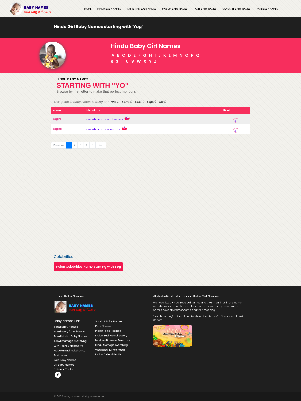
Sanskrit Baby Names (236, 8)
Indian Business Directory (111, 335)
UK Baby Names (64, 364)
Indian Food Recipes (108, 331)
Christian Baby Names (141, 8)
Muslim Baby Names (174, 8)
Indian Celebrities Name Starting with (88, 266)
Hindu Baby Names (109, 8)
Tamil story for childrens (69, 331)
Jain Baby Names (267, 8)
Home (87, 8)
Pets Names (103, 326)
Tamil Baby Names (205, 8)
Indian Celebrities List (109, 354)
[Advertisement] (150, 201)
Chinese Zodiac (64, 369)
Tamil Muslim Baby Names (70, 336)
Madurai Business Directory (112, 340)
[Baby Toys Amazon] (172, 335)
